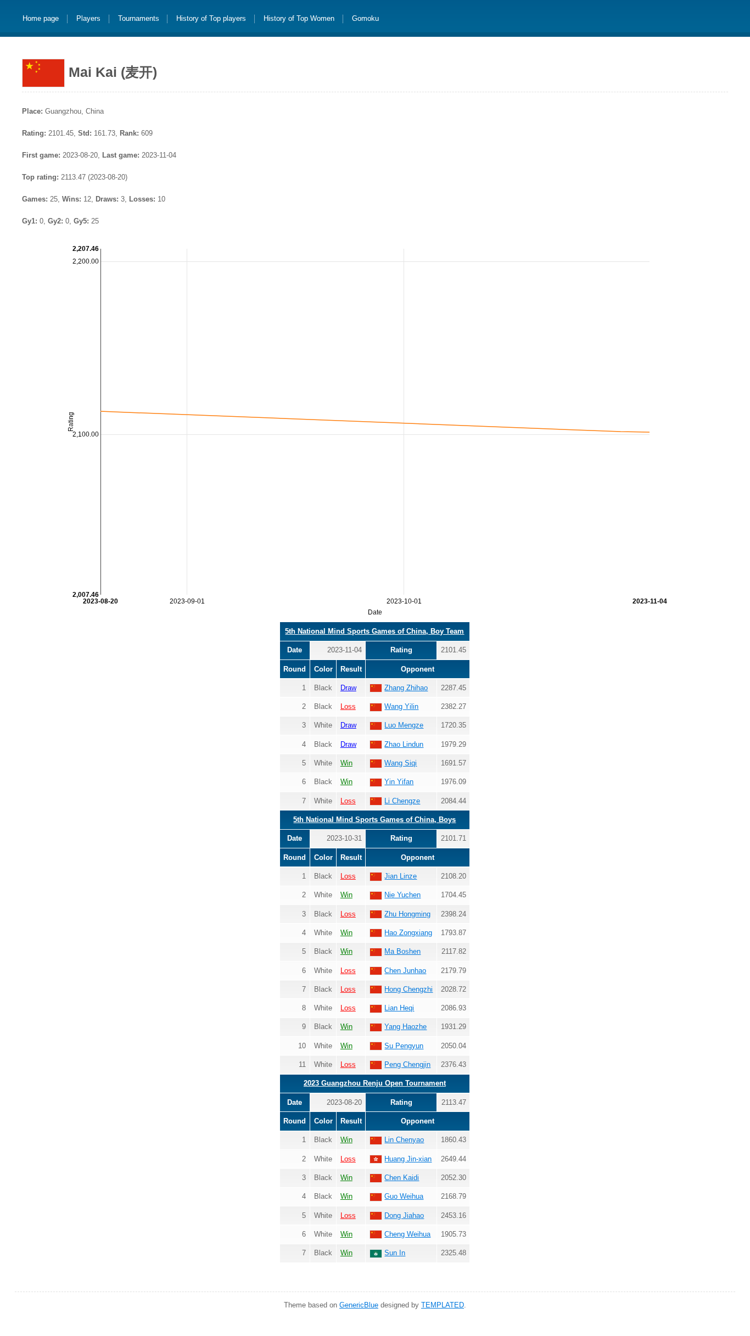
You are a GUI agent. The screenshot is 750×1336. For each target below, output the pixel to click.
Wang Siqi (400, 763)
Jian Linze (400, 876)
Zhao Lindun (403, 744)
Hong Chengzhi (408, 989)
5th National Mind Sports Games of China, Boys (374, 819)
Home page (41, 19)
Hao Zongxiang (408, 933)
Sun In (394, 1253)
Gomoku (365, 19)
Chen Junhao (405, 970)
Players (88, 19)
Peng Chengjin (407, 1064)
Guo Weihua (403, 1196)
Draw (348, 688)
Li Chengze (402, 801)
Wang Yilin (401, 706)
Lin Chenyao (404, 1140)
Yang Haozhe (405, 1026)
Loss (348, 706)
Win (346, 763)
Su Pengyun (403, 1046)
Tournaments (138, 19)
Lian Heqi (399, 1008)
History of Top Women (299, 19)
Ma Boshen (402, 951)
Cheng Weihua (407, 1234)
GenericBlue (358, 1305)
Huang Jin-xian (408, 1159)
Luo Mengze (403, 725)
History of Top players (211, 19)
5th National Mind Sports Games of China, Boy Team (374, 631)
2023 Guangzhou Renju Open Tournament (375, 1083)
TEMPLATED (442, 1305)
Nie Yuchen (402, 895)
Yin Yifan (398, 782)
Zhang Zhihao (406, 688)
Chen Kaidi (401, 1177)
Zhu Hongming (407, 914)
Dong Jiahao (404, 1215)
